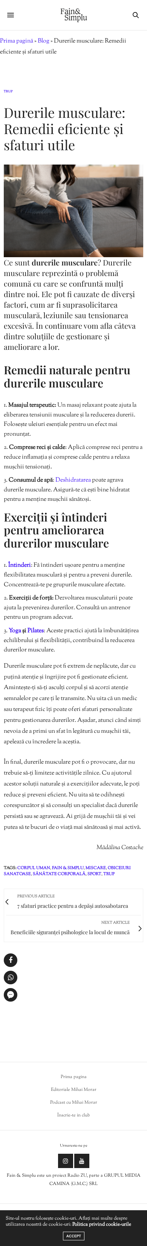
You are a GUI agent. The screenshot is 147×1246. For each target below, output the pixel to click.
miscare (96, 868)
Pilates (36, 631)
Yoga (15, 631)
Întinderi (19, 565)
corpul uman (33, 868)
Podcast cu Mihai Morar (73, 1102)
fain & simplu (68, 868)
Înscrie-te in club (73, 1115)
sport (94, 874)
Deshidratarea (73, 480)
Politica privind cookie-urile (101, 1224)
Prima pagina (74, 1077)
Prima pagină (16, 41)
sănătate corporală (59, 874)
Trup (8, 91)
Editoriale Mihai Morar (73, 1089)
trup (109, 874)
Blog (43, 41)
